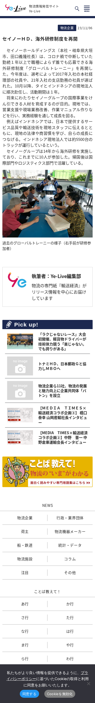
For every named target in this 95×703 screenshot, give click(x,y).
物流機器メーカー (70, 531)
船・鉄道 (25, 545)
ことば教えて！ (47, 591)
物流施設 (25, 558)
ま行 (25, 644)
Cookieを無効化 (60, 694)
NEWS (47, 505)
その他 (70, 572)
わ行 (70, 658)
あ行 (25, 603)
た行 (70, 617)
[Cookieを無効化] (88, 683)
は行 (70, 631)
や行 (70, 644)
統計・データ (70, 545)
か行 (70, 603)
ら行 (25, 658)
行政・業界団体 (70, 517)
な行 (25, 631)
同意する (29, 694)
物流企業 (25, 517)
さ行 (25, 617)
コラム (70, 558)
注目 (25, 572)
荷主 (25, 531)
